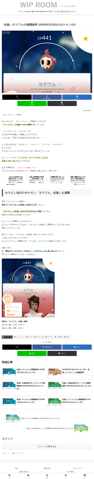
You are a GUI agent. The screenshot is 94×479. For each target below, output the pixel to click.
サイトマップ (78, 468)
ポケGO (30, 337)
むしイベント (20, 337)
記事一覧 (47, 468)
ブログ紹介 (70, 472)
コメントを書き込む (47, 446)
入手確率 (59, 337)
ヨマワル (50, 337)
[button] (62, 103)
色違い (68, 337)
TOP (16, 468)
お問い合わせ (24, 472)
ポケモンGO (8, 337)
